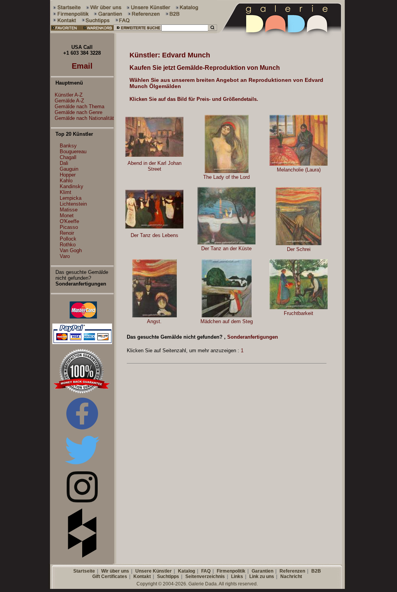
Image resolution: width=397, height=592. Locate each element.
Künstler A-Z (69, 95)
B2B (316, 571)
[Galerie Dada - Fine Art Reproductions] (281, 32)
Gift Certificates (109, 576)
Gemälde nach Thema (79, 106)
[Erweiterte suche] (137, 32)
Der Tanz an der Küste (226, 248)
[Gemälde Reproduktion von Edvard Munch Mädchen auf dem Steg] (227, 316)
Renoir (67, 233)
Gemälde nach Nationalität (84, 118)
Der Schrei (299, 249)
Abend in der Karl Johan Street (154, 166)
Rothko (68, 245)
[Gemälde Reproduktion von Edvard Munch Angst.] (154, 316)
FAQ (206, 571)
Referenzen (292, 571)
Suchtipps (168, 576)
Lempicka (70, 198)
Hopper (68, 175)
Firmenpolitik (231, 571)
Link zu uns (261, 576)
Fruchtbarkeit (298, 313)
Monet (67, 215)
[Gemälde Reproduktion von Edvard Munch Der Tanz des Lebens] (154, 227)
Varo (65, 256)
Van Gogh (71, 250)
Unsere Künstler (153, 571)
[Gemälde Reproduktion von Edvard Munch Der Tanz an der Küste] (226, 243)
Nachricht (291, 576)
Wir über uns (115, 571)
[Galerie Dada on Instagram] (82, 501)
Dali (64, 163)
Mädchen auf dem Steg (226, 321)
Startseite (84, 571)
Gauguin (69, 169)
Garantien (262, 571)
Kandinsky (71, 186)
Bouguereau (73, 151)
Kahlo (66, 180)
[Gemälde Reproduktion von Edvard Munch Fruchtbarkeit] (298, 307)
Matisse (69, 210)
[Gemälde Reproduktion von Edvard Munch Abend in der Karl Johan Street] (154, 155)
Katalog (186, 571)
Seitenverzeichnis (205, 576)
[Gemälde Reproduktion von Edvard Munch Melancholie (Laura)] (298, 164)
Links (237, 576)
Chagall (68, 157)
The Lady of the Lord (226, 177)
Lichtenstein (73, 204)
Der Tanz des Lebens (154, 235)
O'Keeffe (69, 221)
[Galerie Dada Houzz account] (82, 556)
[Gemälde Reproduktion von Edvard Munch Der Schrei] (298, 243)
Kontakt (142, 576)
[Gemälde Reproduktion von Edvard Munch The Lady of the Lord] (227, 171)
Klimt (65, 192)
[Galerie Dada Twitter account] (82, 466)
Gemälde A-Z (69, 101)
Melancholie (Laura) (299, 170)
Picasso (69, 227)
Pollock (68, 239)
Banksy (68, 146)
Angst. (154, 321)
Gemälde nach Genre (78, 112)
